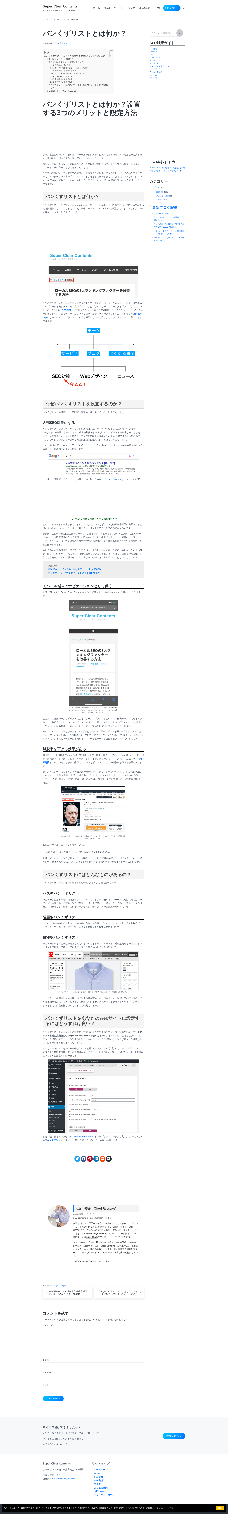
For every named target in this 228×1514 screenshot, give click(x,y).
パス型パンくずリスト (64, 76)
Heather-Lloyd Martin (95, 1233)
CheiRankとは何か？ (162, 213)
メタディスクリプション (159, 66)
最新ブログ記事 (165, 207)
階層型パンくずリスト (64, 79)
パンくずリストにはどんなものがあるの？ (69, 73)
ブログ (52, 19)
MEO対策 (153, 51)
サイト (45, 1385)
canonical (153, 75)
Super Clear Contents (60, 6)
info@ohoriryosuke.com (63, 1478)
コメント (48, 1325)
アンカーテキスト (157, 72)
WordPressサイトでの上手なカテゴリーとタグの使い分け (77, 569)
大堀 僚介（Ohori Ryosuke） (64, 91)
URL (151, 54)
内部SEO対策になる (63, 65)
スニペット (113, 479)
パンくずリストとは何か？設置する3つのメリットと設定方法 (75, 55)
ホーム (45, 19)
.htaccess (153, 78)
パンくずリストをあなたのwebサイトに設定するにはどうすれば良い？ (79, 86)
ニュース (159, 200)
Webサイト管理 (162, 196)
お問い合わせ (174, 1436)
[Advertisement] (93, 135)
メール (47, 1372)
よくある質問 (101, 1487)
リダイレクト (155, 57)
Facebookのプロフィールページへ (92, 1261)
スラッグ (153, 60)
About (97, 1473)
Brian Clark (91, 1237)
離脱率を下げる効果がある (65, 70)
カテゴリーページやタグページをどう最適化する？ (74, 573)
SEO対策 (62, 1286)
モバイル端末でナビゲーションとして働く (72, 68)
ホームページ (101, 1469)
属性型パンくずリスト (64, 82)
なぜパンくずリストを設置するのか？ (67, 62)
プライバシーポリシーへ (167, 1508)
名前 (46, 1360)
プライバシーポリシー (105, 1494)
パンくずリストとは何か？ (62, 59)
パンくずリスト (156, 69)
